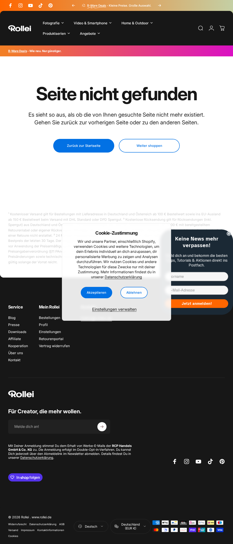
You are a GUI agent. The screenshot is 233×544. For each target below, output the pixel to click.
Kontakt (14, 360)
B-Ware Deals (17, 51)
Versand (13, 530)
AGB (61, 524)
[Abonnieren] (101, 426)
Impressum (28, 530)
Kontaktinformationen (50, 530)
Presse (14, 325)
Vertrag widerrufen (54, 346)
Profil (43, 325)
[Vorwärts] (159, 5)
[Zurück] (73, 5)
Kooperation (18, 346)
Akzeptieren (96, 293)
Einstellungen (50, 332)
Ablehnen (134, 293)
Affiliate (14, 339)
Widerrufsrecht (17, 524)
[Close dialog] (229, 233)
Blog (11, 318)
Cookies (13, 536)
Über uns (15, 353)
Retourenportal (51, 339)
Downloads (17, 332)
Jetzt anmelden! (197, 303)
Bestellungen (49, 318)
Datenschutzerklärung (123, 277)
